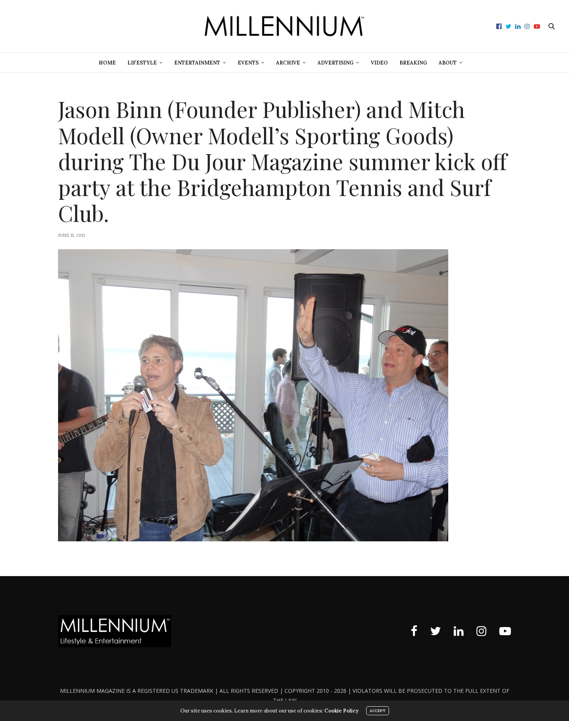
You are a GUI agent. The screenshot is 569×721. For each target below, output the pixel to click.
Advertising (335, 63)
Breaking (413, 63)
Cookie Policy (341, 710)
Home (107, 63)
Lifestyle (142, 63)
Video (379, 63)
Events (248, 63)
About (448, 63)
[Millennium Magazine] (284, 26)
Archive (288, 63)
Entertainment (197, 63)
